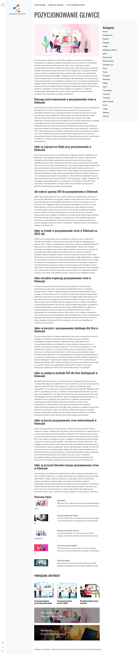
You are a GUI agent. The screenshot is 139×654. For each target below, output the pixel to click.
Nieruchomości (108, 61)
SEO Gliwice (61, 501)
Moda (105, 54)
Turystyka (106, 98)
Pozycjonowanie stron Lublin (64, 602)
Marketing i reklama (110, 50)
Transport (106, 94)
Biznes (105, 32)
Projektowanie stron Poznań (89, 602)
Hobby (105, 46)
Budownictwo (108, 35)
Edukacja (106, 43)
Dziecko (106, 39)
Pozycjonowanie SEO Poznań (67, 516)
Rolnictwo (106, 79)
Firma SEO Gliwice (63, 561)
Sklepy (105, 83)
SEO (57, 76)
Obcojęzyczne (108, 65)
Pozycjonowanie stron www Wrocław (43, 602)
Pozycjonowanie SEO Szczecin (68, 531)
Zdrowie (106, 116)
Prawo (105, 72)
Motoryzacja (107, 57)
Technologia (107, 90)
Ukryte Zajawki (108, 101)
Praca (105, 68)
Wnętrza (106, 113)
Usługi (105, 109)
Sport (105, 87)
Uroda (105, 105)
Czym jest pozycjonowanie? (67, 546)
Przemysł (106, 76)
